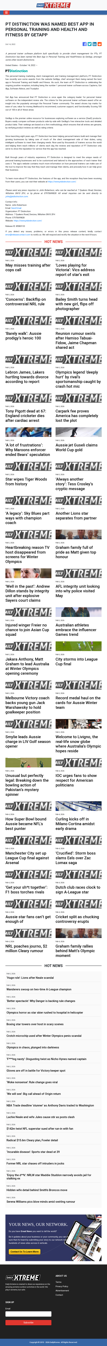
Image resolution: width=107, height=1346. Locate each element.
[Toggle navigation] (6, 12)
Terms (58, 1282)
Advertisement (62, 1290)
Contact (59, 1295)
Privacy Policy (62, 1286)
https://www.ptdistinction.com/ (62, 181)
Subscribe (28, 1322)
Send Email (16, 208)
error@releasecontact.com (17, 234)
